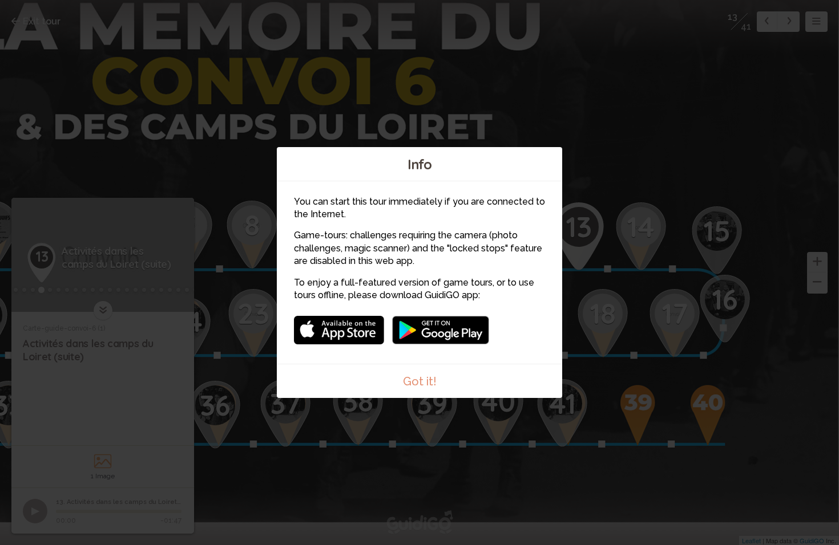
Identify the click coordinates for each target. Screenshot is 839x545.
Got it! (420, 381)
